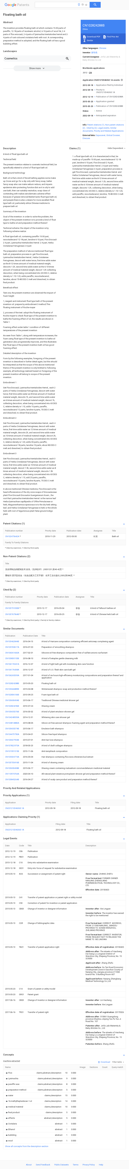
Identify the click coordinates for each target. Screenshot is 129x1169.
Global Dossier (113, 135)
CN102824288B (12, 683)
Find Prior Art (113, 36)
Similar (89, 40)
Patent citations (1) (95, 125)
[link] (8, 1073)
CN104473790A (12, 734)
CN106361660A (12, 653)
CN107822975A (12, 745)
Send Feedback (43, 1165)
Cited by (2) (92, 128)
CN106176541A (12, 664)
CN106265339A (12, 675)
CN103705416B (12, 762)
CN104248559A (12, 717)
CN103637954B (12, 740)
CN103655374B (12, 728)
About (29, 1165)
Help (101, 1165)
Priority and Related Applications (108, 131)
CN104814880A (12, 723)
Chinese (102, 48)
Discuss (86, 138)
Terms (75, 1165)
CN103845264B (12, 779)
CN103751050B (12, 608)
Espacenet (100, 135)
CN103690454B (12, 700)
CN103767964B (12, 614)
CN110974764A (12, 774)
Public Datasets (61, 1165)
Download (105, 1062)
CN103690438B (12, 768)
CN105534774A (12, 757)
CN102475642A (12, 536)
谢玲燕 (94, 52)
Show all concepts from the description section (26, 1146)
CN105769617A (12, 647)
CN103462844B (12, 641)
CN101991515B (12, 751)
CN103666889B (12, 689)
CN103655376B (12, 711)
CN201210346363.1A (14, 808)
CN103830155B (12, 658)
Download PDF (93, 36)
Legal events (103, 128)
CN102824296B (12, 706)
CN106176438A (12, 670)
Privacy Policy (89, 1165)
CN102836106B (12, 694)
